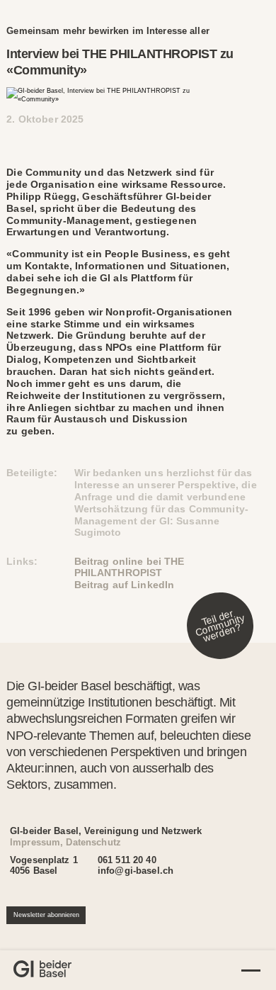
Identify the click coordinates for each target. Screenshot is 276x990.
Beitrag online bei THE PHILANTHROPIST (129, 567)
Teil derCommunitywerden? (220, 625)
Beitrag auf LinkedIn (124, 584)
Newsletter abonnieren (46, 914)
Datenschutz (93, 842)
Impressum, (36, 842)
